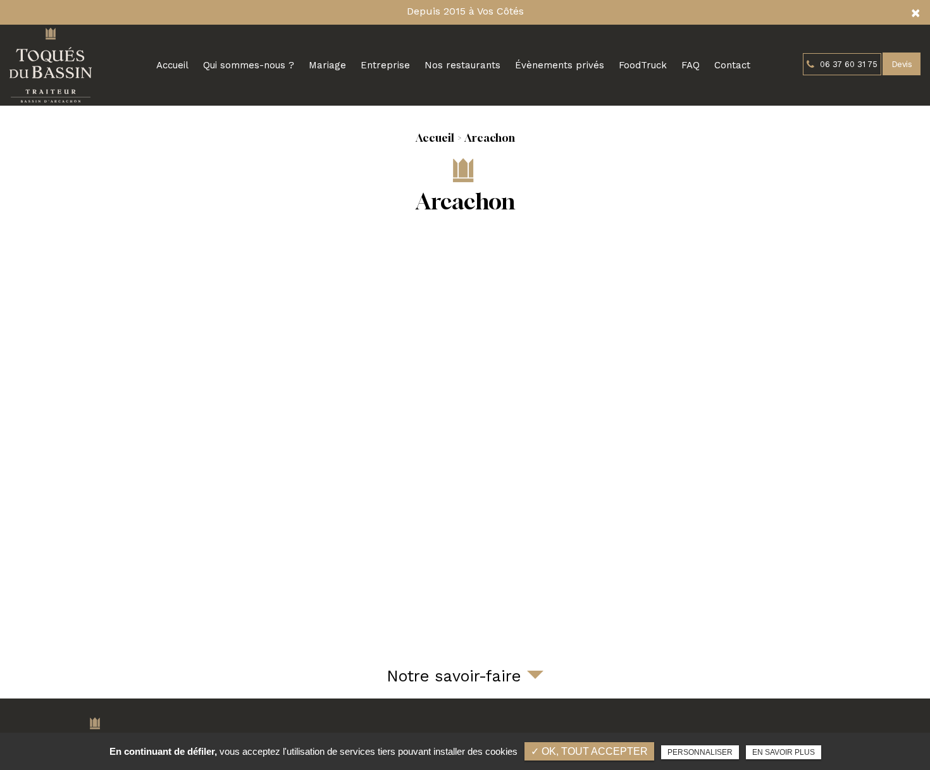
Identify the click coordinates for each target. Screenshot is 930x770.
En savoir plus (783, 752)
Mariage (327, 65)
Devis (901, 64)
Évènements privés (559, 65)
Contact (732, 65)
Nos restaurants (462, 65)
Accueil (172, 65)
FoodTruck (643, 65)
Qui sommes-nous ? (248, 65)
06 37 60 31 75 (847, 64)
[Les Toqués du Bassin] (50, 65)
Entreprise (385, 65)
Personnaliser (700, 752)
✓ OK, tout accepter (589, 751)
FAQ (690, 65)
